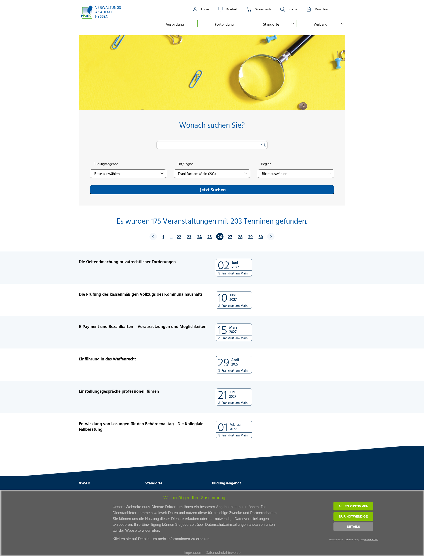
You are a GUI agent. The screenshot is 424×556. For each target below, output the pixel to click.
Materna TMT (371, 539)
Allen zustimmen (353, 506)
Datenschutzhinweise (222, 552)
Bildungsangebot (106, 164)
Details (353, 526)
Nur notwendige (353, 516)
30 (261, 236)
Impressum (193, 552)
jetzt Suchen (213, 189)
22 (179, 236)
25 (209, 236)
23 (189, 236)
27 (230, 236)
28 (240, 236)
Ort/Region (185, 164)
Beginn (266, 164)
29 (250, 236)
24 (199, 236)
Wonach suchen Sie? (212, 125)
